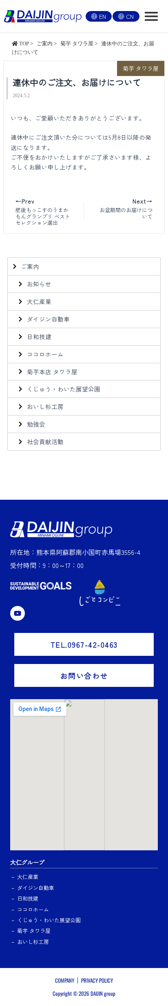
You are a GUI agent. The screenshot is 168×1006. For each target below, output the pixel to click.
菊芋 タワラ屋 (141, 68)
